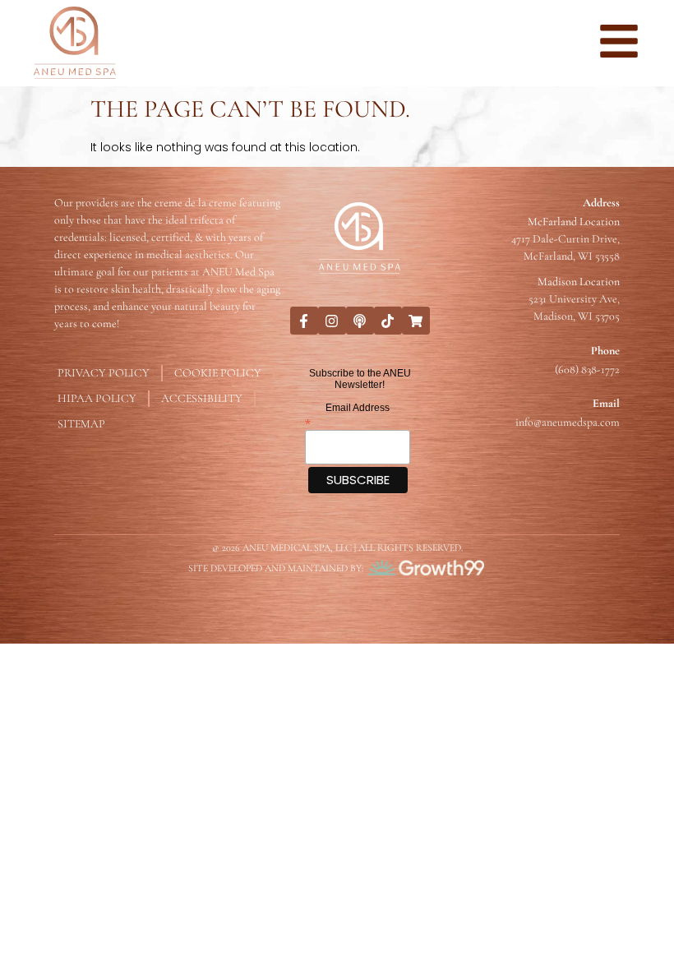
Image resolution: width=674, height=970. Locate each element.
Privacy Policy (104, 373)
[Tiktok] (388, 321)
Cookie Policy (217, 373)
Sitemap (81, 424)
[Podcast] (360, 321)
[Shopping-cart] (416, 321)
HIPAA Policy (97, 398)
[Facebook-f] (304, 321)
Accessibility (201, 398)
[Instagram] (332, 321)
